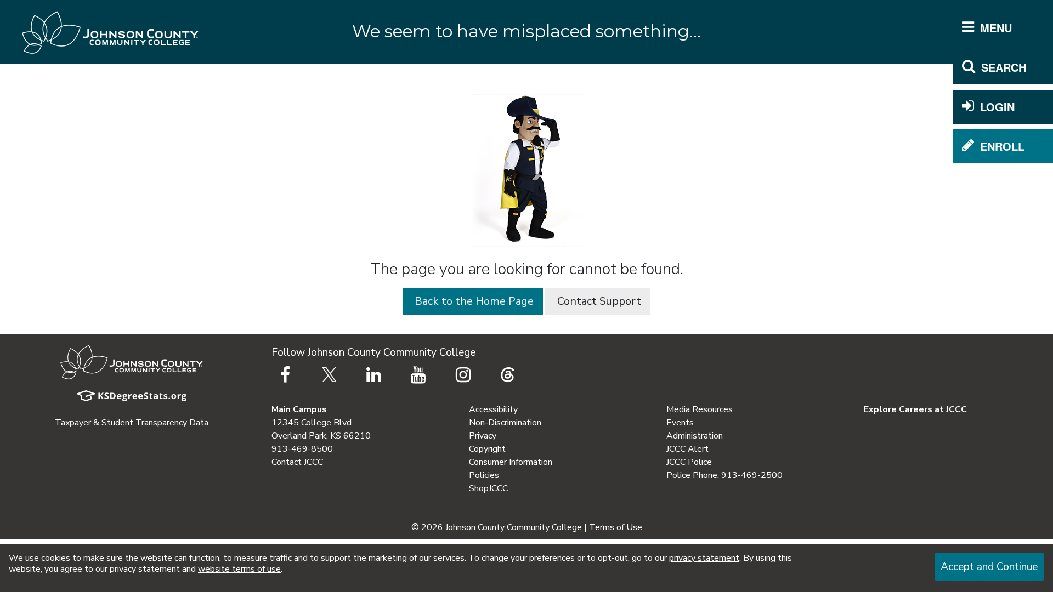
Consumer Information (510, 462)
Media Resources (699, 409)
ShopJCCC (488, 488)
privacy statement (704, 558)
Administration (694, 436)
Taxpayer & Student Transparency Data (131, 423)
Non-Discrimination (505, 423)
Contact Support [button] (597, 301)
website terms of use (239, 569)
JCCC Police (689, 462)
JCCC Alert (687, 449)
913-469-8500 (302, 449)
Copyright (487, 449)
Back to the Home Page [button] (473, 301)
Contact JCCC (297, 462)
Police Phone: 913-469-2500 (724, 475)
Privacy (482, 436)
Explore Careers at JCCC (915, 409)
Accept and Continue (989, 567)
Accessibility (493, 409)
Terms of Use (615, 527)
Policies (484, 475)
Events (680, 423)
